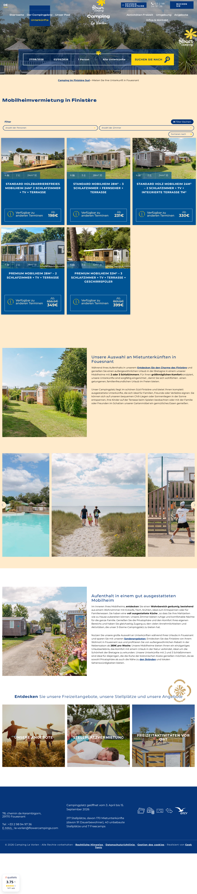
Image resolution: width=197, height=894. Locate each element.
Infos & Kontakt (157, 20)
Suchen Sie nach (148, 59)
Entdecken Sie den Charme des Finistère (162, 367)
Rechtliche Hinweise (89, 844)
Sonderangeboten (135, 638)
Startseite (17, 14)
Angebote (181, 14)
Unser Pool (62, 14)
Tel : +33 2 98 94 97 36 (17, 824)
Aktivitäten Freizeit (139, 14)
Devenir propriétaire (134, 5)
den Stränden (148, 659)
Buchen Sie (181, 5)
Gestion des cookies (150, 844)
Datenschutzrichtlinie (121, 844)
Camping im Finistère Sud (74, 80)
